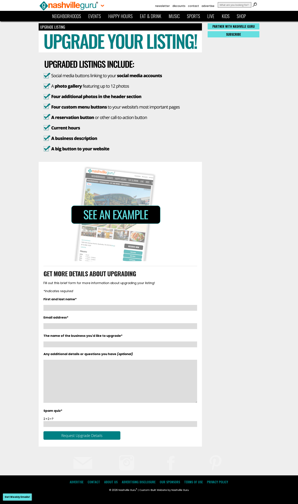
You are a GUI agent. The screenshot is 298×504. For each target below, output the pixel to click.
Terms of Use (193, 482)
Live (210, 16)
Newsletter (162, 6)
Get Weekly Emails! (17, 497)
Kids (226, 16)
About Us (111, 482)
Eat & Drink (150, 16)
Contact (193, 6)
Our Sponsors (170, 482)
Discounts (178, 6)
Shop (241, 16)
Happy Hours (120, 16)
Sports (193, 16)
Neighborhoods (66, 16)
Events (94, 16)
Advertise (208, 6)
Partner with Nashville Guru (233, 26)
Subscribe (233, 34)
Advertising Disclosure (139, 482)
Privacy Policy (217, 482)
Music (174, 16)
